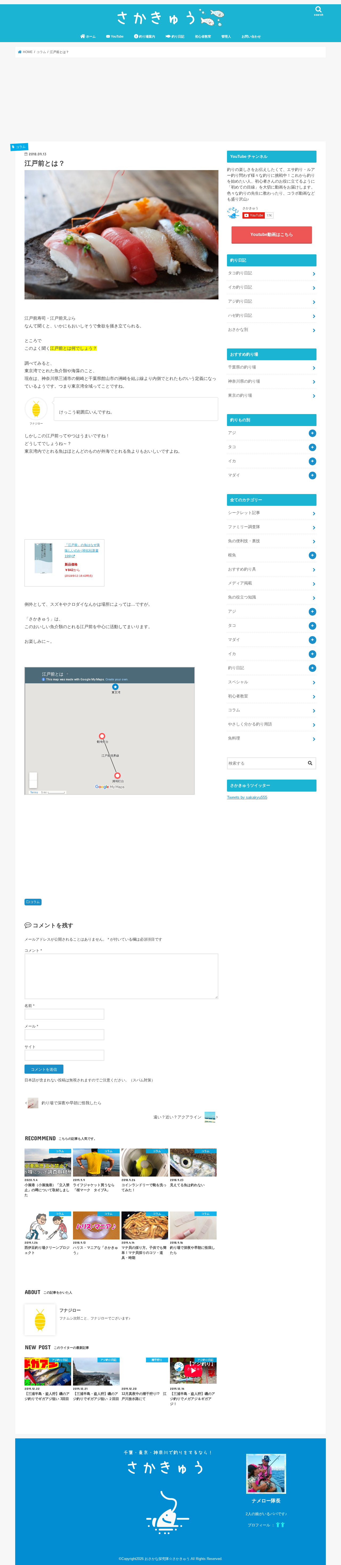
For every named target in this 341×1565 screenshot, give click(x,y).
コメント (33, 950)
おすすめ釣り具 (242, 569)
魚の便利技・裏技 (244, 541)
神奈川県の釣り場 (244, 381)
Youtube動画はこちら (271, 234)
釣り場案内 (146, 36)
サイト (30, 1047)
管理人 (226, 36)
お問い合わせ (251, 36)
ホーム (90, 36)
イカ (232, 461)
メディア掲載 (240, 583)
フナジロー (70, 1310)
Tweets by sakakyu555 (247, 797)
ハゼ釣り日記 (240, 315)
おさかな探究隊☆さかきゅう (167, 1559)
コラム (35, 902)
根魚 (232, 555)
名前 (29, 1006)
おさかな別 (238, 329)
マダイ (234, 475)
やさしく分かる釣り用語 (250, 724)
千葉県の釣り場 (242, 367)
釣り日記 (177, 36)
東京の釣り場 (240, 395)
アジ (232, 433)
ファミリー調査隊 (244, 527)
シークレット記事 (244, 513)
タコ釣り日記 (240, 273)
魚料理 (234, 738)
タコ (232, 447)
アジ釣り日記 (240, 301)
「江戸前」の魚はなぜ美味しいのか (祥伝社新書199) (82, 550)
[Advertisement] (170, 99)
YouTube (117, 36)
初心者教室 (203, 36)
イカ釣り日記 (240, 287)
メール (31, 1026)
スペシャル (238, 682)
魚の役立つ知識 (242, 597)
